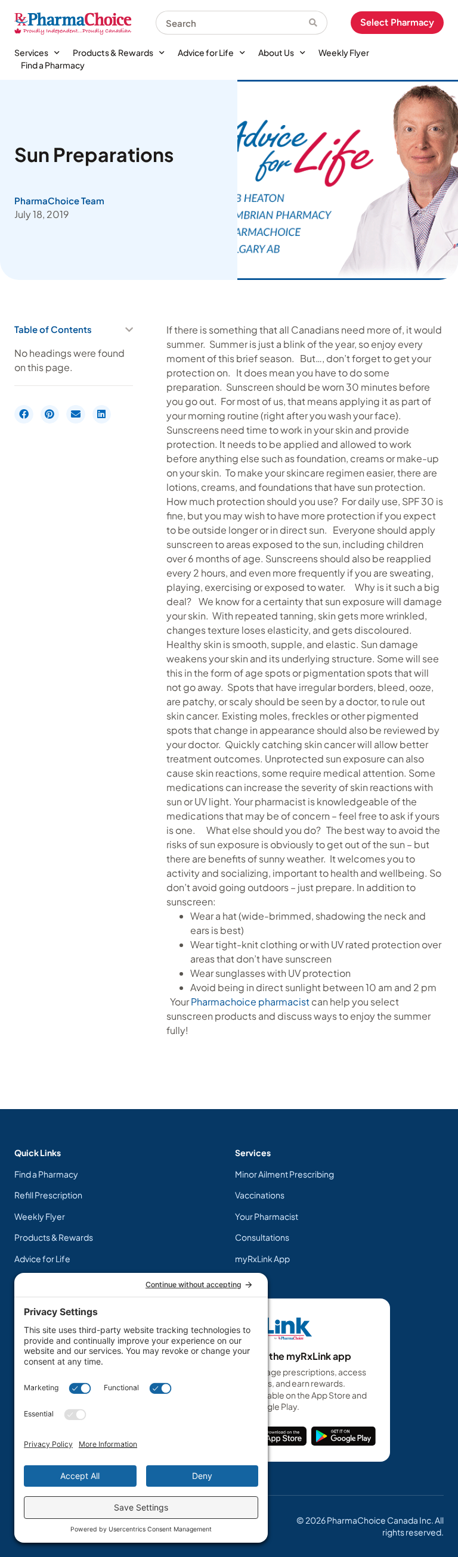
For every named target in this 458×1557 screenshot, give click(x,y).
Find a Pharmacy (53, 65)
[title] (278, 1436)
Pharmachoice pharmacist (250, 1001)
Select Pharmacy (397, 22)
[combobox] (232, 23)
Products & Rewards (113, 52)
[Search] (318, 23)
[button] (129, 329)
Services (31, 52)
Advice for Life (206, 52)
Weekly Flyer (343, 52)
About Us (276, 52)
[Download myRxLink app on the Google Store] (343, 1436)
